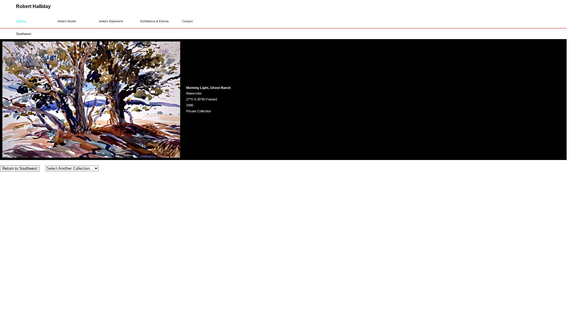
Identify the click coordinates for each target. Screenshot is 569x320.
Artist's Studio (66, 21)
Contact (187, 21)
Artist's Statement (111, 21)
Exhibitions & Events (154, 21)
